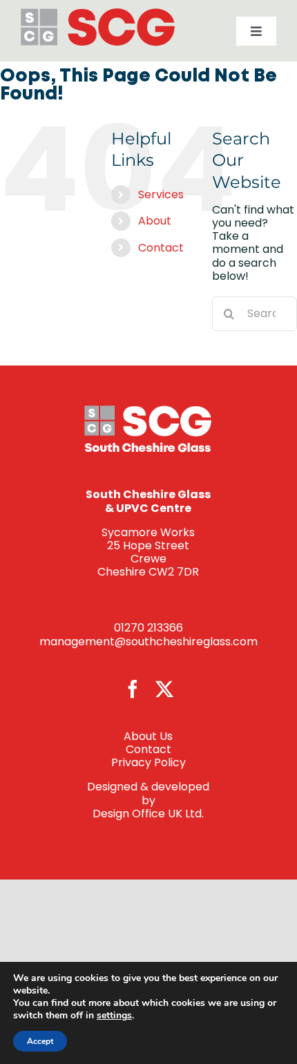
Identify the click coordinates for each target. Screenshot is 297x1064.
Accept (40, 1041)
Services (161, 194)
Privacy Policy (148, 762)
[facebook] (133, 689)
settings (114, 1015)
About (154, 221)
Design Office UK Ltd (147, 813)
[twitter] (164, 689)
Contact (161, 248)
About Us (148, 736)
